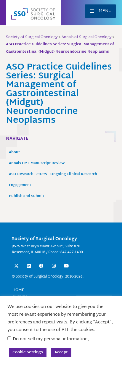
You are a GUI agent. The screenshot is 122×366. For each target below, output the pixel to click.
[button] (100, 11)
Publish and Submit (26, 196)
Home (18, 290)
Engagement (20, 185)
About (14, 152)
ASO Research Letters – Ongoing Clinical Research (53, 174)
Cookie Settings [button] (27, 352)
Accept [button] (61, 352)
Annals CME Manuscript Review (37, 163)
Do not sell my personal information (50, 339)
